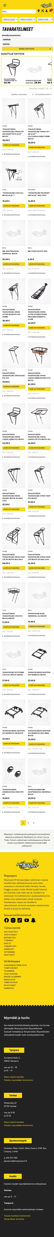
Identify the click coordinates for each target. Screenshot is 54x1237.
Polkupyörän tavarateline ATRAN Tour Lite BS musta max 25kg (13, 557)
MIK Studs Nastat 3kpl (38, 251)
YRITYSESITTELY (11, 932)
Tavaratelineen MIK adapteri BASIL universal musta (39, 792)
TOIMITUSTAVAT (11, 982)
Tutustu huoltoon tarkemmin (17, 1215)
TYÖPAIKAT (8, 940)
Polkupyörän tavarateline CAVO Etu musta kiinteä (12, 616)
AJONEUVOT (9, 949)
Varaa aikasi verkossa (14, 1219)
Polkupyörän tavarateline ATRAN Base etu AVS (13, 375)
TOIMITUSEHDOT (11, 968)
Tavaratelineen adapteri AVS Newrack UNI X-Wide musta (39, 733)
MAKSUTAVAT (10, 979)
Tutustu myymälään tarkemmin (18, 1080)
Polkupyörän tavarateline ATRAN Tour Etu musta (39, 496)
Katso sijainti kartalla (14, 1077)
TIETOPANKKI (9, 952)
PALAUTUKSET (10, 985)
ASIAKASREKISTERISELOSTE (15, 965)
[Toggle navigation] (5, 5)
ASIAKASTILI (9, 988)
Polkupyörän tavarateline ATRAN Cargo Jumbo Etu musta (13, 437)
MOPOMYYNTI (10, 937)
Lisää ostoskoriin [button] (11, 145)
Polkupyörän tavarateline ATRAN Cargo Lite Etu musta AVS (39, 437)
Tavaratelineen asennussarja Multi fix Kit (12, 792)
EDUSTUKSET (9, 955)
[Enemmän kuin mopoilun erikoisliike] (44, 5)
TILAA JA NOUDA (10, 974)
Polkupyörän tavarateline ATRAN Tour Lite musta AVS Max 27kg (39, 557)
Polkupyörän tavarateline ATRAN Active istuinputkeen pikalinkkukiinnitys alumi (37, 314)
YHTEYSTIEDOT (10, 935)
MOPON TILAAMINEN (12, 976)
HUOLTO (7, 943)
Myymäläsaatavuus (12, 154)
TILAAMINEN (9, 971)
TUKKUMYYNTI (10, 946)
